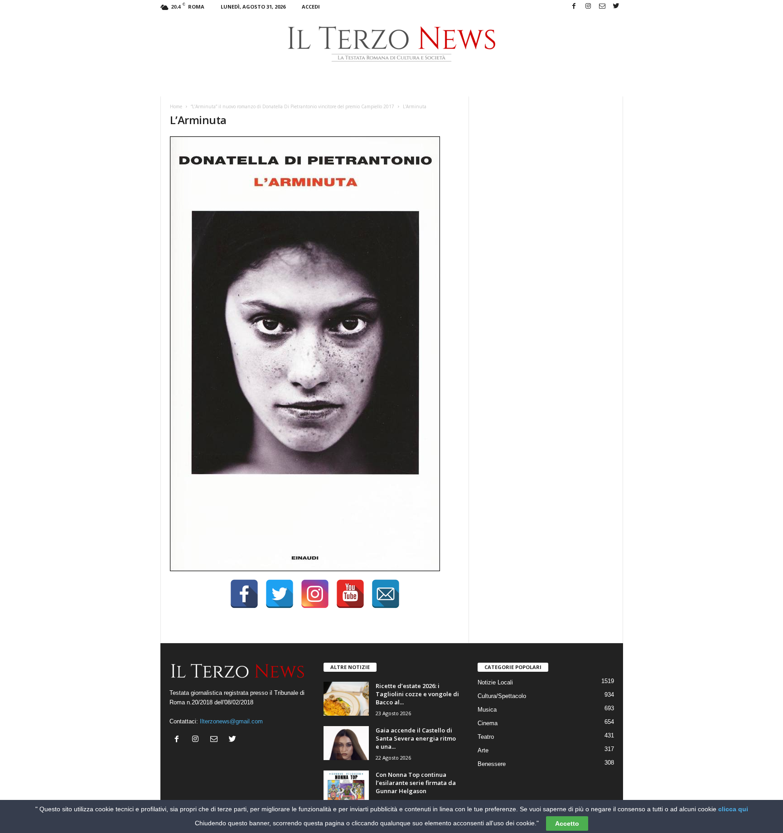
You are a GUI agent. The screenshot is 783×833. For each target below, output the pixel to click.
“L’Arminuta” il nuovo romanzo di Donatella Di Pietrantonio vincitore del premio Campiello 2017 (292, 106)
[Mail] (602, 6)
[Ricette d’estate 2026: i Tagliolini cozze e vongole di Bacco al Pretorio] (346, 699)
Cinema (488, 723)
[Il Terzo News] (391, 43)
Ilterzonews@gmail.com (231, 721)
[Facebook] (574, 6)
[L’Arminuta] (315, 353)
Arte (483, 750)
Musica (487, 709)
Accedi (311, 6)
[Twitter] (616, 6)
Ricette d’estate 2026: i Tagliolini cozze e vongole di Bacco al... (417, 694)
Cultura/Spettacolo (502, 696)
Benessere (492, 764)
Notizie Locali (495, 682)
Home (176, 106)
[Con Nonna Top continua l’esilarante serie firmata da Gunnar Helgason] (346, 787)
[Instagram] (588, 6)
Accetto (567, 823)
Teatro (486, 736)
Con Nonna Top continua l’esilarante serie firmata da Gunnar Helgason (416, 782)
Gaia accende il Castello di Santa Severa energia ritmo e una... (416, 738)
